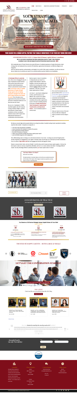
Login (41, 10)
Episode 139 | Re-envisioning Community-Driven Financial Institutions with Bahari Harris (38, 311)
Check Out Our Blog (38, 294)
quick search (41, 202)
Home (33, 6)
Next (70, 254)
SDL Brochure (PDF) (12, 192)
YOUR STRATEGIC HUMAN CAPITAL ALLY (38, 18)
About (70, 6)
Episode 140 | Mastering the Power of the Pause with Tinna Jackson (16, 311)
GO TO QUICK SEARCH (38, 204)
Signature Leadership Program (51, 6)
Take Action (34, 10)
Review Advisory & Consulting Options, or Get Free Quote (38, 47)
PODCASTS (64, 6)
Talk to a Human (38, 164)
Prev (6, 254)
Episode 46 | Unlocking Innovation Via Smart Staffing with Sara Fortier (59, 311)
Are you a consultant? (64, 193)
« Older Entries (11, 319)
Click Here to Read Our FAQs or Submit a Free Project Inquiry (38, 282)
